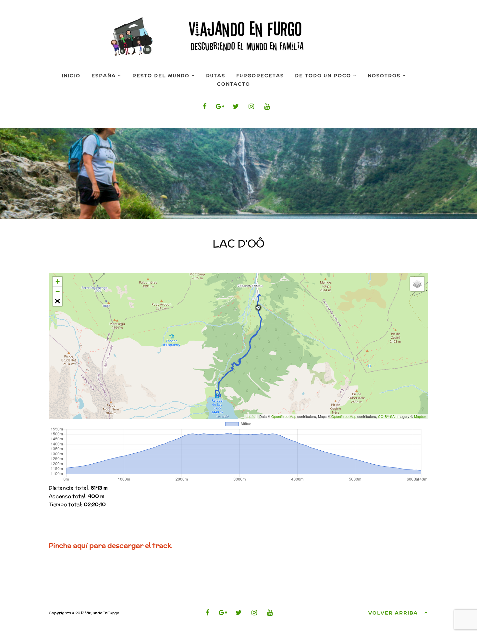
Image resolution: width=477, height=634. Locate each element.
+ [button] (57, 281)
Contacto (233, 84)
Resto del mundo (161, 75)
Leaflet (251, 416)
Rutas (215, 75)
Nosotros (384, 75)
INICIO (71, 75)
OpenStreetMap (283, 416)
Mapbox (420, 416)
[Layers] (417, 284)
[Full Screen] (57, 301)
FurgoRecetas (260, 75)
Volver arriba (393, 613)
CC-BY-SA (386, 416)
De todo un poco (323, 75)
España (104, 75)
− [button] (57, 291)
